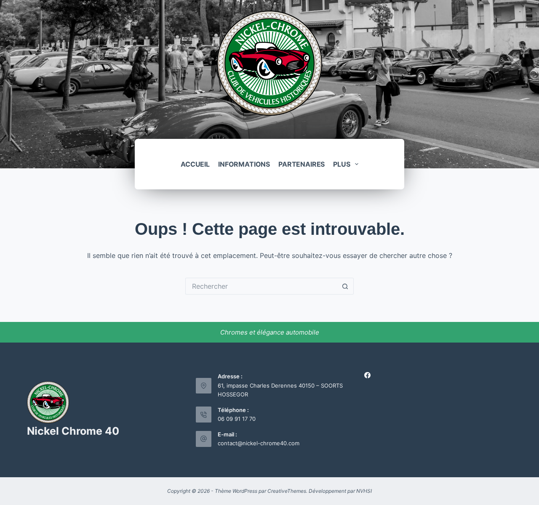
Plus (341, 164)
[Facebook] (367, 375)
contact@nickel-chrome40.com (258, 443)
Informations (244, 164)
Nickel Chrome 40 (73, 431)
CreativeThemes (286, 491)
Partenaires (301, 164)
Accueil (195, 164)
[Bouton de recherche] (345, 286)
